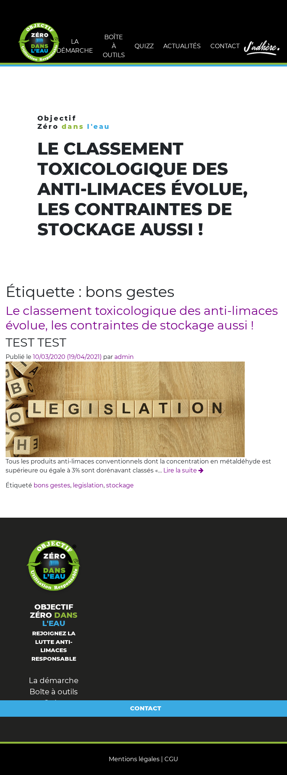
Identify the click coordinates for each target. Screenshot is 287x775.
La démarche (74, 46)
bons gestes (52, 485)
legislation (88, 485)
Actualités (182, 46)
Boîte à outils (114, 46)
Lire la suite (180, 470)
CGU (171, 759)
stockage (120, 485)
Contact (225, 46)
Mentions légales (134, 759)
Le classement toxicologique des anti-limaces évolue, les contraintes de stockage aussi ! (142, 317)
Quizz (144, 46)
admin (124, 356)
